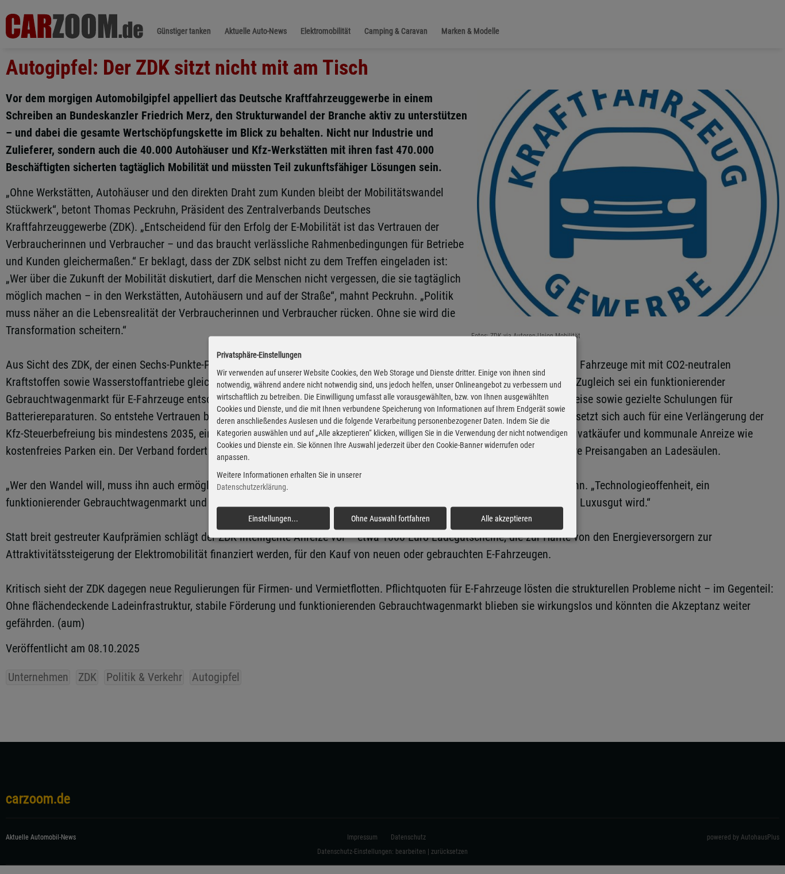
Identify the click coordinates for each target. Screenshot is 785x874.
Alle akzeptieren (506, 518)
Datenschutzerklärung (251, 487)
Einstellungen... (273, 518)
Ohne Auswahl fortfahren (390, 518)
